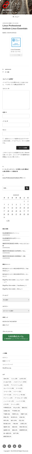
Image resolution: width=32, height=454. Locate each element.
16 (28, 207)
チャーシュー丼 (19, 394)
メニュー (17, 16)
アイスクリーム (16, 385)
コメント (6, 88)
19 (12, 211)
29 (24, 214)
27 (16, 214)
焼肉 (14, 427)
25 (8, 214)
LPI (5, 72)
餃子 (16, 433)
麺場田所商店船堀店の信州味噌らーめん (14, 251)
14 (20, 207)
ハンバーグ (20, 401)
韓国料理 (23, 430)
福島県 (6, 430)
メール (5, 121)
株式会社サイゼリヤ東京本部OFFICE (13, 268)
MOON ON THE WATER (10, 321)
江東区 (23, 423)
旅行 (14, 420)
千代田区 (16, 410)
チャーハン (7, 398)
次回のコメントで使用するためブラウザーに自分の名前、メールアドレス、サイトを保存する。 (16, 141)
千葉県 (6, 414)
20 (16, 211)
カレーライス (8, 388)
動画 (24, 407)
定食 (22, 417)
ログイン (5, 357)
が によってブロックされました (16, 338)
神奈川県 (23, 427)
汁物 (15, 423)
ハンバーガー (8, 401)
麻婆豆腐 (7, 436)
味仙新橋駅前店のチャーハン (11, 233)
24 (4, 214)
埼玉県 (14, 417)
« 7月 (7, 220)
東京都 (7, 423)
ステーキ (7, 394)
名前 (5, 112)
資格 (8, 72)
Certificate (8, 69)
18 (8, 211)
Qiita (6, 378)
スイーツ (17, 391)
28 (20, 214)
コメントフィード (8, 364)
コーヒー (7, 391)
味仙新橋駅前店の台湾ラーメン (11, 238)
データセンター (21, 398)
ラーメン (15, 404)
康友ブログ (6, 325)
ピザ (6, 404)
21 (20, 211)
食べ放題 (7, 433)
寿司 (6, 420)
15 (24, 207)
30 (28, 214)
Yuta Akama (15, 23)
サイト (4, 130)
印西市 (15, 414)
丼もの (16, 407)
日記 (21, 420)
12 (12, 207)
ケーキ (19, 388)
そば (6, 385)
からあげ (7, 382)
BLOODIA (7, 10)
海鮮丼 (6, 427)
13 (16, 207)
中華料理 (7, 407)
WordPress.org (7, 368)
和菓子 (24, 414)
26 (12, 214)
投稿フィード (6, 361)
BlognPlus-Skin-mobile (9, 279)
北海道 (6, 410)
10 (4, 207)
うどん (14, 378)
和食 (6, 417)
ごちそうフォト (19, 382)
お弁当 (22, 378)
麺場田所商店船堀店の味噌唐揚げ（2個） (14, 256)
